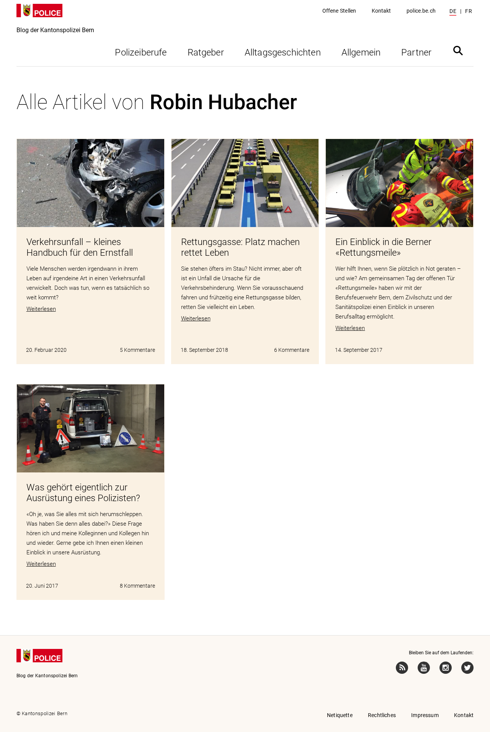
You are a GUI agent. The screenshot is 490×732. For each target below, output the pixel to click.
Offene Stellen (339, 11)
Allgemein (361, 52)
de (452, 11)
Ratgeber (206, 52)
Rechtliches (382, 715)
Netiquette (340, 715)
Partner (416, 52)
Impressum (424, 715)
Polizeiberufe (141, 52)
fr (468, 11)
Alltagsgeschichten (283, 52)
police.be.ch (421, 11)
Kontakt (381, 11)
